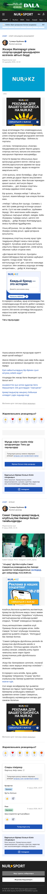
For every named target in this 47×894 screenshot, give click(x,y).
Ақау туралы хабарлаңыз (23, 873)
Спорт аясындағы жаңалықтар (21, 36)
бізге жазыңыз (29, 403)
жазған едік (7, 681)
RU (39, 14)
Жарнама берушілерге (23, 880)
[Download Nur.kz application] (23, 5)
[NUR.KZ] (23, 14)
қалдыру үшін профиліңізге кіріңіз (26, 456)
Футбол (15, 20)
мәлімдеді (36, 570)
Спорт (5, 20)
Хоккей (34, 20)
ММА (22, 20)
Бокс (28, 20)
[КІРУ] (43, 14)
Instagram (25, 489)
